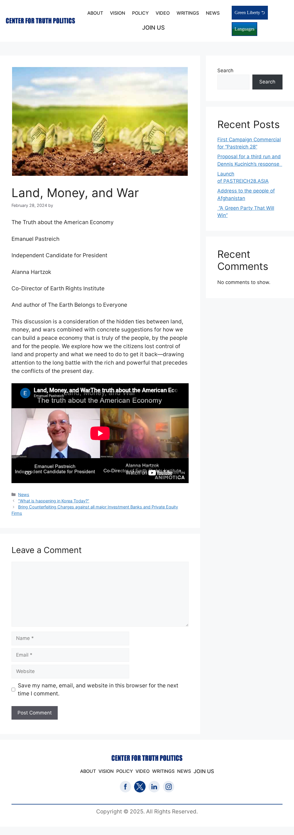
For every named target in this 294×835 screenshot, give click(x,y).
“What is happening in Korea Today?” (53, 500)
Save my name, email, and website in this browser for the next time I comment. (98, 689)
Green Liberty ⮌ (250, 12)
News (23, 494)
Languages (244, 28)
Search (225, 70)
